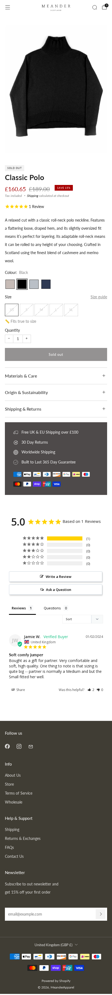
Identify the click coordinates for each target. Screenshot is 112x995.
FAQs (9, 847)
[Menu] (7, 7)
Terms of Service (18, 793)
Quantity (12, 330)
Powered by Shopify (56, 981)
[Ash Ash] (10, 284)
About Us (13, 775)
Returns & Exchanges (23, 838)
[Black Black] (22, 284)
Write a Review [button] (58, 576)
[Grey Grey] (34, 284)
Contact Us (14, 856)
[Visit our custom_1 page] (30, 746)
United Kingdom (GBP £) (53, 945)
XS (12, 310)
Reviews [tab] (19, 608)
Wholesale (13, 802)
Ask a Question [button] (58, 589)
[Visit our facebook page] (7, 746)
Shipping (32, 196)
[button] (91, 689)
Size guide (99, 297)
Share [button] (20, 689)
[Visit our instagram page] (19, 746)
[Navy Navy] (46, 284)
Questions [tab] (52, 608)
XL (71, 310)
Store (9, 784)
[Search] (94, 7)
